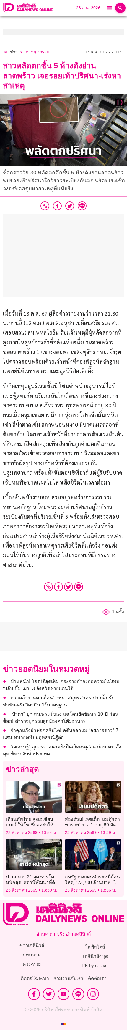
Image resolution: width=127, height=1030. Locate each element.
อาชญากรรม (37, 52)
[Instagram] (93, 994)
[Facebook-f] (34, 994)
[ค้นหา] (120, 8)
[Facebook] (58, 586)
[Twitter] (68, 586)
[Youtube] (63, 994)
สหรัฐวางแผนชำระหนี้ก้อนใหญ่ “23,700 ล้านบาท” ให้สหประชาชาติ (92, 882)
